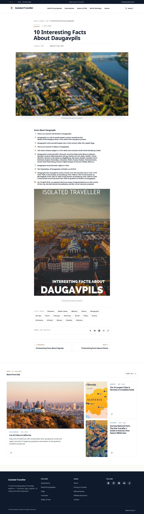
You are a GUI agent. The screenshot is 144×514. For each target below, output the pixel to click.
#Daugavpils (94, 311)
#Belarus (74, 311)
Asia (47, 21)
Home (36, 21)
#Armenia (50, 311)
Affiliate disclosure (80, 495)
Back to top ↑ (131, 510)
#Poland (50, 320)
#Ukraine (79, 320)
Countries (44, 495)
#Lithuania (39, 320)
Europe (41, 21)
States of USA (82, 8)
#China (83, 311)
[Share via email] (104, 331)
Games (106, 8)
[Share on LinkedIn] (99, 331)
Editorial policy (79, 491)
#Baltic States (62, 311)
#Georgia (57, 316)
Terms (76, 483)
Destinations (69, 8)
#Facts (47, 316)
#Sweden (69, 320)
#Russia (59, 320)
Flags (43, 491)
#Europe (38, 316)
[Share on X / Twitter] (90, 331)
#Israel (77, 316)
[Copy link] (108, 331)
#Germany (67, 316)
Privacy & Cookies (80, 487)
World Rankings (96, 8)
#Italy (86, 316)
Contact (76, 499)
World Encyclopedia (54, 8)
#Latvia (94, 316)
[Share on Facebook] (95, 331)
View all (130, 373)
